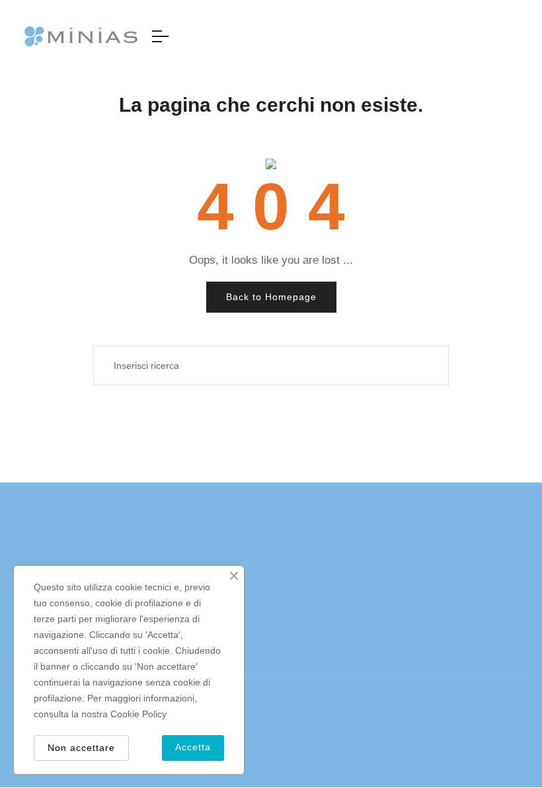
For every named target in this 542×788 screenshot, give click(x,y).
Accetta (193, 747)
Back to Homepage (271, 297)
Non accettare (81, 747)
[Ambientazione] (527, 37)
